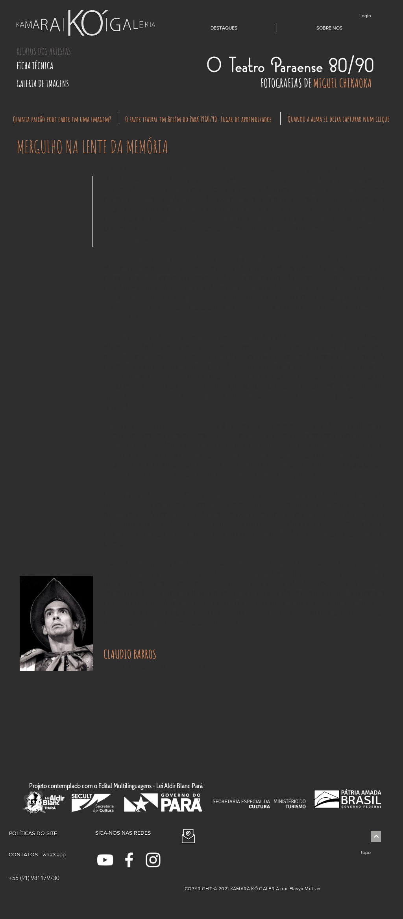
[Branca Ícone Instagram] (153, 860)
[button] (53, 51)
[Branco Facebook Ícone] (129, 860)
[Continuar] (376, 836)
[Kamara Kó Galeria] (105, 860)
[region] (56, 672)
